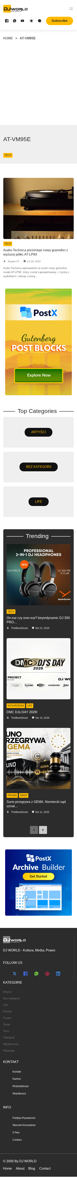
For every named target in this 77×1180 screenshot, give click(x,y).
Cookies (17, 1139)
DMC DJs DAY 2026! (22, 712)
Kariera (17, 1078)
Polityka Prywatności (24, 1118)
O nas (16, 1132)
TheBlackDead (19, 628)
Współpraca (19, 1093)
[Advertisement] (38, 84)
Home (8, 38)
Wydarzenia (16, 705)
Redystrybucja (21, 1086)
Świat (23, 795)
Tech (8, 155)
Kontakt (17, 1071)
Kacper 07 (13, 261)
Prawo (12, 795)
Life (29, 705)
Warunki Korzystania (24, 1125)
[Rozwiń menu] (71, 8)
